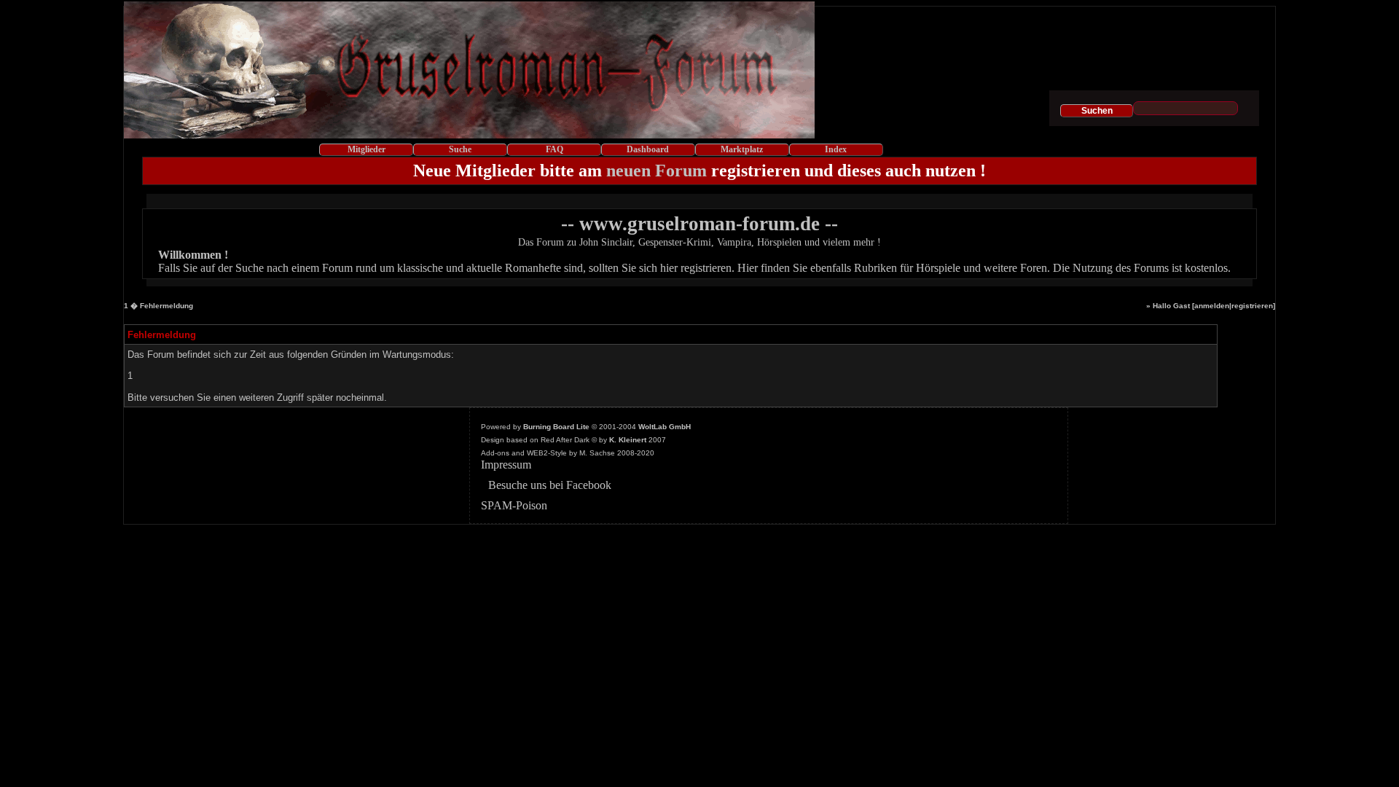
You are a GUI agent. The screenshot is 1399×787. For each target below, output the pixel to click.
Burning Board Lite (556, 427)
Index (836, 149)
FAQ (554, 149)
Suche (460, 149)
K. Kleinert (627, 440)
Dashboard (648, 149)
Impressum (506, 464)
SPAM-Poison (514, 505)
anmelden (1211, 306)
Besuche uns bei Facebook (549, 485)
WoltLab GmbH (664, 427)
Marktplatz (742, 149)
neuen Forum (656, 170)
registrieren (1252, 306)
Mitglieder (366, 149)
